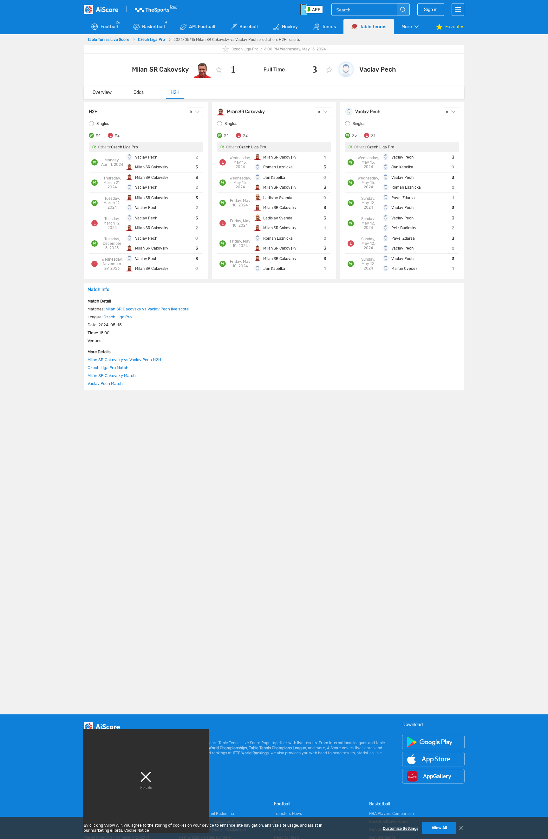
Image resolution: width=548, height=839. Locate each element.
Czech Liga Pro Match (108, 367)
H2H (175, 92)
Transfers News (288, 813)
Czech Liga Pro (152, 39)
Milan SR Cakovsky (160, 69)
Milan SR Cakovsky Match (112, 375)
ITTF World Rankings (251, 753)
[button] (410, 26)
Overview (102, 92)
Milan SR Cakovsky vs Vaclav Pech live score (147, 309)
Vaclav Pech (377, 69)
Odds (139, 92)
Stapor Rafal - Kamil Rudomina (206, 813)
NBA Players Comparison (391, 813)
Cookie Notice (136, 830)
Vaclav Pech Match (105, 383)
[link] (109, 39)
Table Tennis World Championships (216, 748)
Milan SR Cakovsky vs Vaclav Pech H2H (124, 359)
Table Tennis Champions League (277, 748)
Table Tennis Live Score (109, 39)
